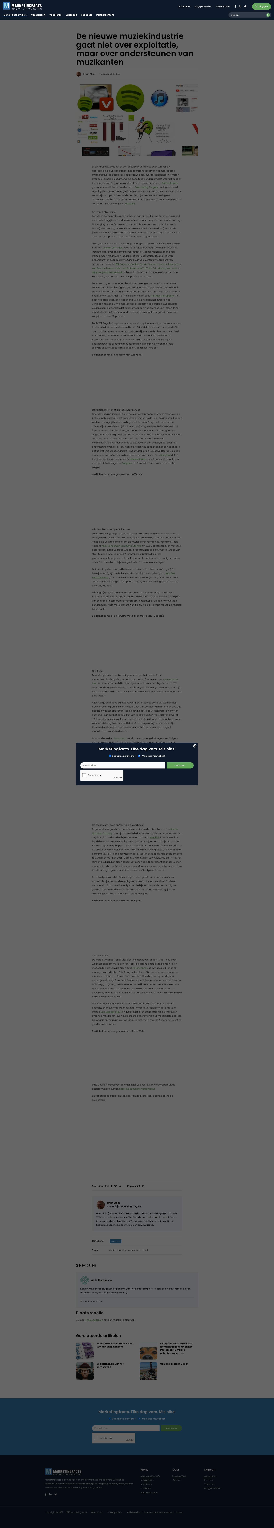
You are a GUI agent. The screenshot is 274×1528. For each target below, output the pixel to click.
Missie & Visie (223, 6)
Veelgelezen (38, 14)
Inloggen (263, 6)
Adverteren (185, 6)
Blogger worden (203, 6)
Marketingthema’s (14, 14)
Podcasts (86, 14)
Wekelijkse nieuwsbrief (153, 756)
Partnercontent (105, 14)
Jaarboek (71, 14)
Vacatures (55, 14)
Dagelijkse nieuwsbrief (123, 756)
